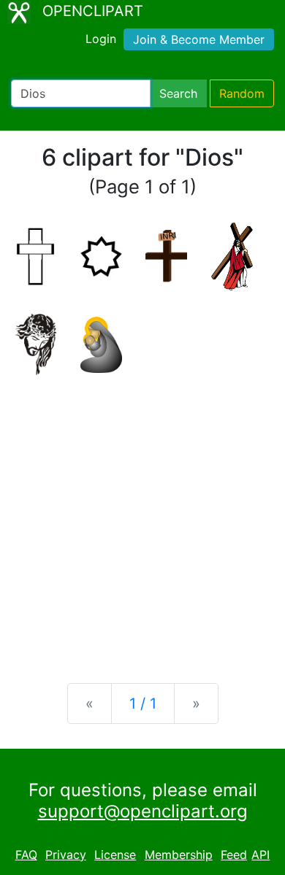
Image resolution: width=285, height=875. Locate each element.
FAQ (26, 854)
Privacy (65, 854)
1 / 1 (142, 703)
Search (178, 93)
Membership (179, 854)
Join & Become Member (199, 39)
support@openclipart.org (143, 811)
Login (101, 38)
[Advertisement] (142, 517)
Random (242, 93)
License (115, 854)
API (260, 854)
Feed (234, 854)
